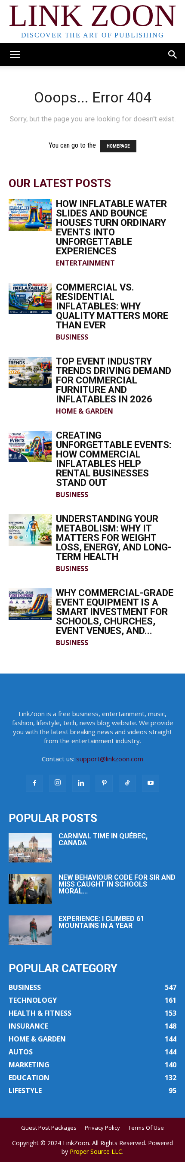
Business (72, 337)
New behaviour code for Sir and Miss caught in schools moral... (117, 884)
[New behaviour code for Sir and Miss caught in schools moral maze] (30, 889)
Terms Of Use (146, 1127)
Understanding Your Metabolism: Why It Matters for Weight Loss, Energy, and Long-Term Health (113, 537)
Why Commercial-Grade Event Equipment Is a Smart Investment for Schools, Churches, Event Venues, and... (114, 611)
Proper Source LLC (96, 1151)
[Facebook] (34, 783)
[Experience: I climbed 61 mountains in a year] (30, 930)
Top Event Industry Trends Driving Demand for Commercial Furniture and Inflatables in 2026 (113, 380)
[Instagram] (57, 783)
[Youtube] (150, 783)
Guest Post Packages (49, 1127)
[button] (14, 54)
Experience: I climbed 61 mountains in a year (101, 922)
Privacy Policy (102, 1127)
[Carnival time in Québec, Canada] (30, 847)
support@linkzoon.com (109, 758)
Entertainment (85, 263)
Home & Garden (84, 411)
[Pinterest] (104, 783)
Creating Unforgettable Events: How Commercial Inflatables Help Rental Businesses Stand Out (113, 459)
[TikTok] (127, 783)
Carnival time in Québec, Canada (103, 839)
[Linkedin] (80, 783)
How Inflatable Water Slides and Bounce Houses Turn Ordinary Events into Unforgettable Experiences (111, 227)
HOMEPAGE (118, 146)
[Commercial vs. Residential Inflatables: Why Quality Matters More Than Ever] (30, 298)
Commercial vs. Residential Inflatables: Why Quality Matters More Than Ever (112, 306)
